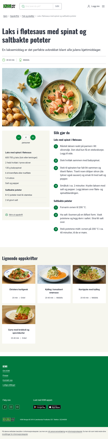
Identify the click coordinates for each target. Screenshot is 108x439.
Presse (5, 375)
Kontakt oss (8, 380)
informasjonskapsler (75, 431)
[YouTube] (17, 407)
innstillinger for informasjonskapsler (15, 434)
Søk (57, 6)
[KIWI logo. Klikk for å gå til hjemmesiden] (9, 6)
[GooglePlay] (39, 407)
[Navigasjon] (103, 6)
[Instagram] (11, 407)
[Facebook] (5, 407)
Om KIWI (6, 371)
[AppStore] (54, 407)
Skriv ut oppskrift (16, 215)
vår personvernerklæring (56, 431)
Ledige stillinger (9, 385)
